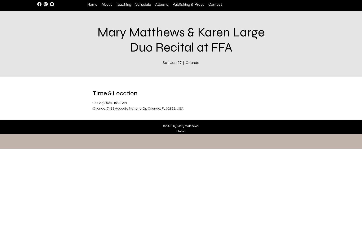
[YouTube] (52, 4)
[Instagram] (46, 4)
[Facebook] (39, 4)
